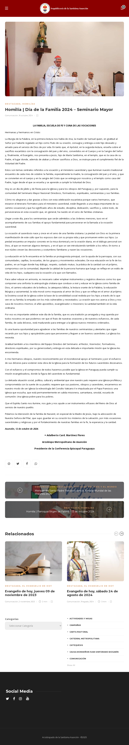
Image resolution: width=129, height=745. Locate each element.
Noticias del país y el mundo (95, 487)
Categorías (11, 619)
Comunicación (11, 115)
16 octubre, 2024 (26, 115)
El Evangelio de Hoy (37, 586)
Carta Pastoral (79, 632)
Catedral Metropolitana (84, 638)
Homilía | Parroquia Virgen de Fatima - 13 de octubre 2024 (60, 511)
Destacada (13, 104)
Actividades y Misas (81, 618)
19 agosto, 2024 (87, 601)
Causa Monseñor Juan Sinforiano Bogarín (94, 652)
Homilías (28, 104)
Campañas (75, 625)
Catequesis (76, 645)
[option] (33, 571)
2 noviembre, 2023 (27, 601)
